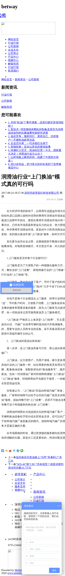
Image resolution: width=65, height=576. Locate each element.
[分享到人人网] (18, 450)
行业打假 (13, 42)
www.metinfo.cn (16, 573)
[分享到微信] (21, 450)
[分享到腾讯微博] (14, 450)
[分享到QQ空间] (6, 450)
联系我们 (13, 70)
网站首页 (13, 39)
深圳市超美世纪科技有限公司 (41, 192)
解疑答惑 (13, 63)
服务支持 (20, 486)
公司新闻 (13, 46)
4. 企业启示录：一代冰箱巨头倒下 (28, 143)
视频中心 (13, 60)
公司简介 (13, 53)
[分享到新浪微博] (10, 450)
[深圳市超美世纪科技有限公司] (3, 15)
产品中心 (13, 56)
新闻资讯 (20, 79)
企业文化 (13, 49)
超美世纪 (21, 474)
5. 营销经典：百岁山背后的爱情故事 (29, 146)
